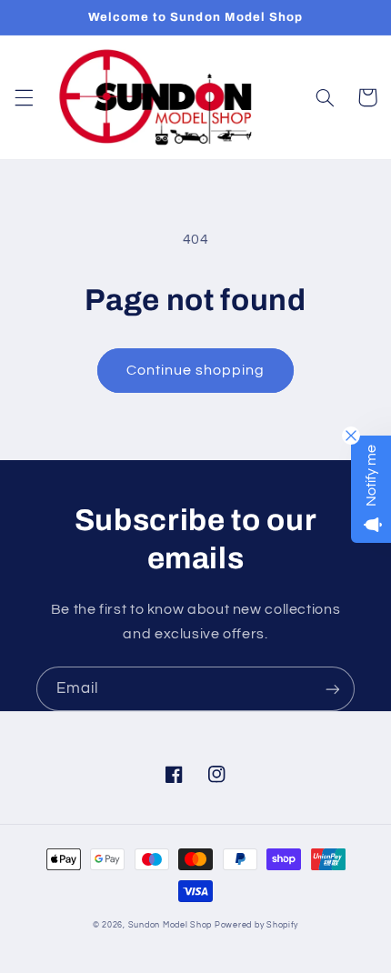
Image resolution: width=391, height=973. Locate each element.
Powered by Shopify (256, 925)
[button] (24, 97)
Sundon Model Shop (170, 925)
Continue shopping (196, 370)
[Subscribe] (333, 689)
